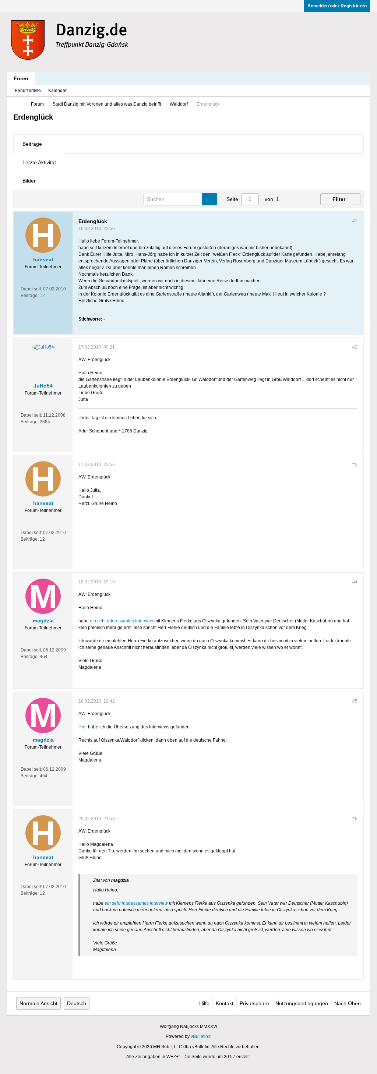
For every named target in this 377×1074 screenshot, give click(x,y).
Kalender (57, 90)
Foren (21, 78)
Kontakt (224, 1003)
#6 (354, 818)
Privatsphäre (254, 1003)
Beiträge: (30, 295)
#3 (354, 464)
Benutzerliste (28, 90)
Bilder (29, 181)
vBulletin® (201, 1036)
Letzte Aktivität (39, 162)
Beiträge (32, 144)
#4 (354, 581)
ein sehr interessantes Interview (121, 620)
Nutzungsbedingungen (301, 1003)
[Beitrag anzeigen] (133, 880)
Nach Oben (347, 1003)
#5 (354, 701)
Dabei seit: (31, 289)
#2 (354, 347)
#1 (354, 220)
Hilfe (204, 1003)
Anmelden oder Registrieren (337, 5)
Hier (82, 726)
